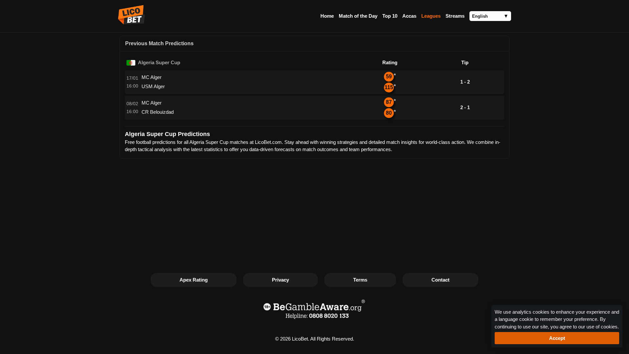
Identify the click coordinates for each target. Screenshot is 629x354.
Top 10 (389, 16)
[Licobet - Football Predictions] (131, 22)
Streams (455, 16)
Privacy (280, 280)
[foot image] (314, 320)
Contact (440, 280)
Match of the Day (358, 16)
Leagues (431, 16)
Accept (557, 338)
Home (327, 16)
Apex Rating (194, 280)
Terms (360, 280)
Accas (409, 16)
